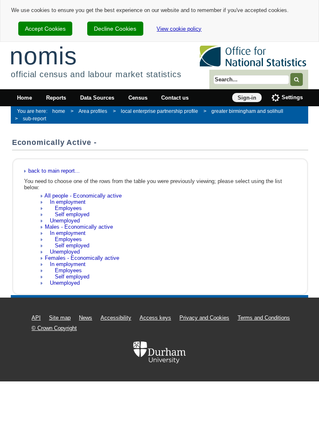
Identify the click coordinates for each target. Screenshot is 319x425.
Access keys (155, 318)
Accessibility (116, 318)
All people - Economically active (83, 196)
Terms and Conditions (264, 318)
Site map (60, 318)
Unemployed (62, 220)
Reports (56, 98)
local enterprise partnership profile (159, 111)
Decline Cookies (115, 28)
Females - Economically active (82, 258)
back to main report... (54, 171)
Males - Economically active (79, 227)
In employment (65, 202)
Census (137, 98)
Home (24, 98)
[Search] (296, 79)
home (58, 111)
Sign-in (247, 98)
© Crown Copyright (54, 328)
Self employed (67, 214)
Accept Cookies (45, 28)
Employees (63, 208)
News (85, 318)
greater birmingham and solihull (247, 111)
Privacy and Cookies (204, 318)
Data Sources (97, 98)
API (36, 318)
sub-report (34, 118)
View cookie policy (179, 29)
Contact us (175, 98)
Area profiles (93, 111)
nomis (43, 55)
